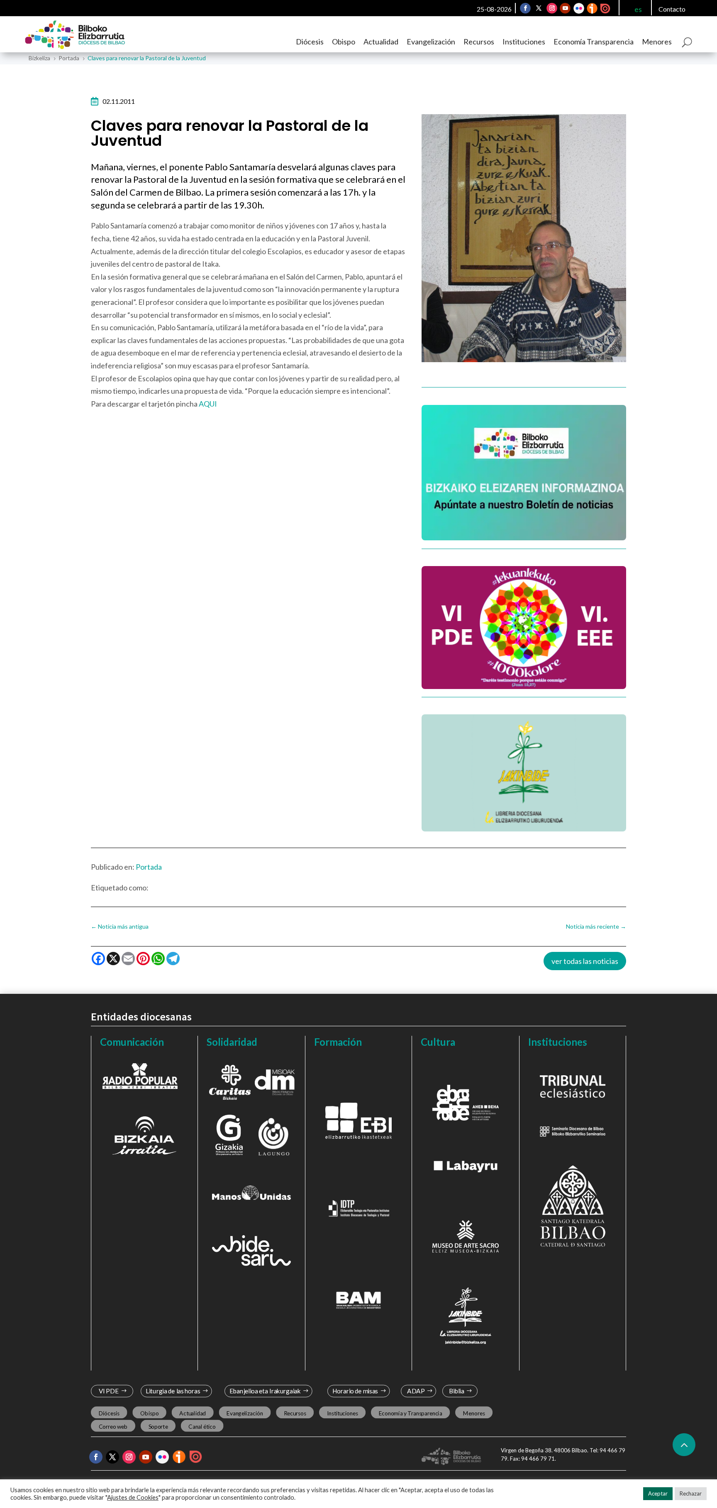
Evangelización (431, 41)
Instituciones (523, 41)
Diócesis (310, 41)
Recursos (478, 41)
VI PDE (109, 1391)
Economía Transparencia (594, 41)
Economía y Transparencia (410, 1413)
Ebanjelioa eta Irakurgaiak (264, 1391)
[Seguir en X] (538, 8)
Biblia (456, 1391)
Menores (657, 41)
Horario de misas (355, 1391)
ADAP (415, 1391)
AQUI (208, 403)
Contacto (671, 9)
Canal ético (201, 1426)
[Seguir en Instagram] (551, 8)
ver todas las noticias (584, 961)
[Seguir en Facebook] (525, 8)
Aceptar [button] (658, 1493)
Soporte (158, 1426)
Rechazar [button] (691, 1493)
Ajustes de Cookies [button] (133, 1497)
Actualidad (380, 41)
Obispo (343, 41)
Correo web (113, 1426)
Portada (149, 866)
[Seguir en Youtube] (565, 8)
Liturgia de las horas (173, 1391)
